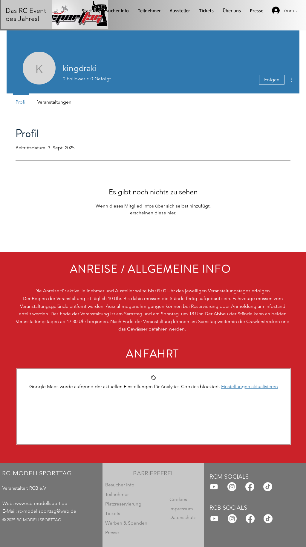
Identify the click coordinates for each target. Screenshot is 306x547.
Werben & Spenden (126, 523)
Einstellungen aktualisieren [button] (249, 386)
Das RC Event (26, 11)
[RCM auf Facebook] (249, 486)
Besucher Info (119, 485)
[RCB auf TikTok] (268, 518)
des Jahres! (23, 19)
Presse (112, 532)
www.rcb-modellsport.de (41, 503)
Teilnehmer (117, 494)
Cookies (178, 499)
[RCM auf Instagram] (231, 486)
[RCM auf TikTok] (267, 486)
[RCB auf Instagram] (232, 518)
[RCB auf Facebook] (250, 518)
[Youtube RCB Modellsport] (213, 486)
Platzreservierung (123, 504)
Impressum (181, 508)
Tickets (112, 513)
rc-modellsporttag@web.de (47, 511)
